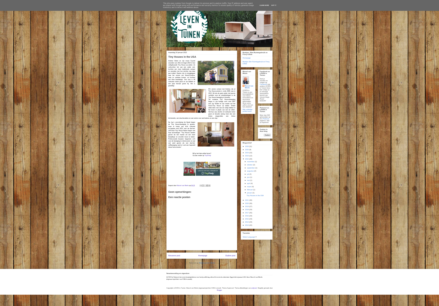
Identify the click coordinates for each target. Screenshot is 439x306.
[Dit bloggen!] (203, 185)
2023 (247, 156)
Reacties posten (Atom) (207, 263)
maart (249, 186)
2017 (247, 213)
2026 (247, 146)
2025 (247, 149)
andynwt (254, 288)
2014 (247, 222)
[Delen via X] (205, 185)
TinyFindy (208, 155)
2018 (247, 209)
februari (250, 190)
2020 (247, 203)
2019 (247, 206)
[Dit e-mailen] (201, 185)
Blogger (219, 290)
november (251, 161)
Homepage (202, 256)
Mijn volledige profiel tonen (247, 110)
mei (248, 180)
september (251, 168)
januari (249, 193)
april (249, 183)
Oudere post (230, 256)
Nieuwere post (174, 256)
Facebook (263, 84)
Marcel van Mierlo (249, 87)
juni (248, 177)
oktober (250, 165)
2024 (247, 153)
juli (248, 174)
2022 (247, 159)
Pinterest (266, 119)
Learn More (264, 5)
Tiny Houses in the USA (255, 195)
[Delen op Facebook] (207, 185)
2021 (247, 200)
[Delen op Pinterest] (209, 185)
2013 (247, 225)
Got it (273, 5)
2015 (247, 219)
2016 (247, 216)
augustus (250, 171)
